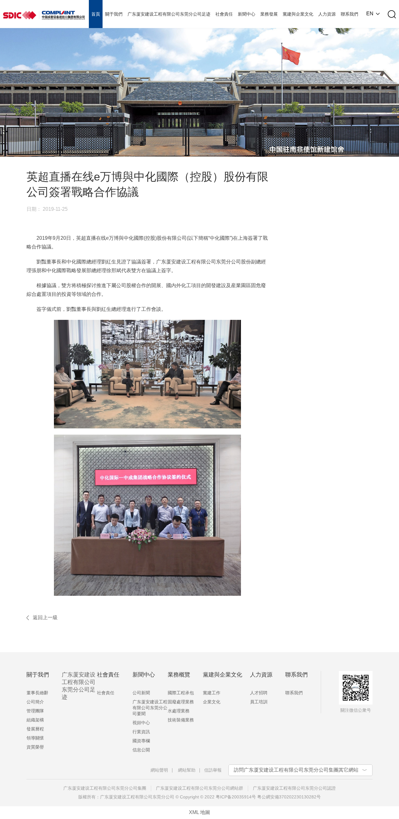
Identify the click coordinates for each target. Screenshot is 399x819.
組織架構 (35, 719)
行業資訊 (141, 731)
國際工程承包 (181, 692)
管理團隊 (35, 710)
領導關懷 (35, 737)
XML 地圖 (199, 812)
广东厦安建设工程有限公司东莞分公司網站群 (199, 788)
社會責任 (105, 692)
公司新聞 (141, 692)
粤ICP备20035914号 (236, 796)
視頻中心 (141, 722)
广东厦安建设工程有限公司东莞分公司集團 (104, 788)
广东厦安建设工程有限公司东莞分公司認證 (294, 788)
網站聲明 (159, 770)
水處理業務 (179, 710)
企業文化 (211, 701)
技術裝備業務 (181, 719)
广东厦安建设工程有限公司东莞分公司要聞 (149, 707)
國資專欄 (141, 740)
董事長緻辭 (37, 692)
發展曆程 (35, 728)
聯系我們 (294, 692)
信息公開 (141, 749)
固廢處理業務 (181, 701)
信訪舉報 (213, 770)
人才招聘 (258, 692)
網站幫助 (186, 770)
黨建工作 (211, 692)
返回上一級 (45, 617)
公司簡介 (35, 701)
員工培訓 (258, 701)
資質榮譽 (35, 746)
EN (369, 13)
